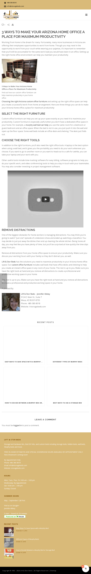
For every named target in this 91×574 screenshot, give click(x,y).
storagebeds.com (18, 468)
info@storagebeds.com (15, 6)
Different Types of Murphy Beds (67, 362)
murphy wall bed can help (37, 125)
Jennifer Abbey (43, 294)
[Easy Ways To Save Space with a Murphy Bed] (24, 342)
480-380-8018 (11, 3)
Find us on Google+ (11, 505)
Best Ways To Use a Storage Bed (67, 403)
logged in (17, 425)
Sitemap (53, 571)
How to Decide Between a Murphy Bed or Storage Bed (25, 403)
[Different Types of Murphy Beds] (67, 342)
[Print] (14, 24)
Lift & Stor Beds (9, 261)
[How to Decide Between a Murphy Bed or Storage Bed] (24, 383)
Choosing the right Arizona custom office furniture (24, 101)
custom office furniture (22, 264)
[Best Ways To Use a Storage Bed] (67, 383)
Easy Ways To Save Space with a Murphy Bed (24, 362)
